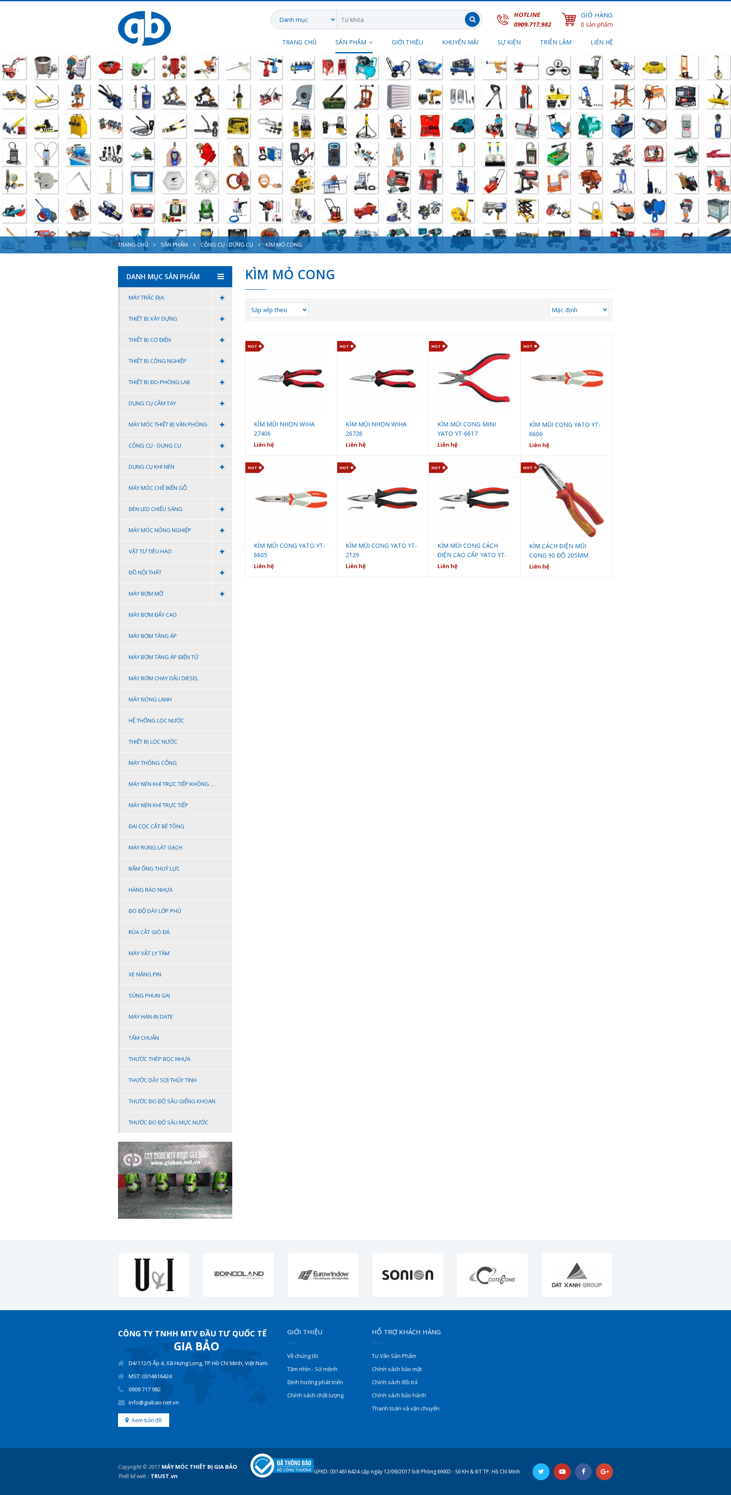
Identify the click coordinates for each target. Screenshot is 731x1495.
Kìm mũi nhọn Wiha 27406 (284, 428)
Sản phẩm (174, 244)
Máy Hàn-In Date (151, 1016)
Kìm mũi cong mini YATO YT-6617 (466, 428)
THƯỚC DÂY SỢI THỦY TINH (163, 1080)
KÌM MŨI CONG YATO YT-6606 (565, 429)
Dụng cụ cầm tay (152, 403)
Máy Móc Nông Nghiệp (160, 530)
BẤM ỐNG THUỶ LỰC (154, 868)
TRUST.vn (164, 1476)
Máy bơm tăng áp (153, 636)
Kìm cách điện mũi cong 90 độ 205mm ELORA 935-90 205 (558, 551)
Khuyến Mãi (460, 42)
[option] (154, 1275)
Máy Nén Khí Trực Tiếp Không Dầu (175, 784)
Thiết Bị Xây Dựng (153, 318)
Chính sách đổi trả (395, 1382)
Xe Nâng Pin (145, 974)
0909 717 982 (145, 1389)
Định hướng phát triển (315, 1382)
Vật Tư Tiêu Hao (150, 551)
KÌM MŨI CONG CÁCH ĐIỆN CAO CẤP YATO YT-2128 (472, 550)
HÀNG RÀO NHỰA (151, 889)
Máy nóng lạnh (150, 699)
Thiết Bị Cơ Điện (150, 340)
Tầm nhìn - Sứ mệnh (312, 1369)
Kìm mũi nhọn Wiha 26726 (376, 428)
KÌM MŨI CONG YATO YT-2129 (381, 550)
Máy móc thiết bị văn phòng (168, 424)
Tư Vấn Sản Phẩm (394, 1356)
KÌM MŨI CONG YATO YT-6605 (289, 550)
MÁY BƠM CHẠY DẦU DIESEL (163, 678)
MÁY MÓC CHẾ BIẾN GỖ (158, 488)
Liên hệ (602, 42)
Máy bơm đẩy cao (153, 614)
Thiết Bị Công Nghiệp (158, 361)
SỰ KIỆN (509, 42)
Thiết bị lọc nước (153, 741)
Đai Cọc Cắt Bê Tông (156, 826)
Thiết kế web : (133, 1476)
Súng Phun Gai (149, 995)
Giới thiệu (407, 42)
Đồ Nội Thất (145, 572)
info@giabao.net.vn (154, 1402)
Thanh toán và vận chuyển (406, 1408)
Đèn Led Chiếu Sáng (155, 509)
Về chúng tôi (302, 1356)
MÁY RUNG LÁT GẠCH (155, 847)
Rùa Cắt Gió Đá (149, 932)
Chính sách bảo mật (397, 1369)
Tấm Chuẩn (144, 1038)
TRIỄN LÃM (556, 42)
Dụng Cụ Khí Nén (151, 466)
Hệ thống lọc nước (156, 720)
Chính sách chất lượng (315, 1395)
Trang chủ (299, 42)
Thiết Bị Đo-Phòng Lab (159, 382)
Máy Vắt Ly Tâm (149, 953)
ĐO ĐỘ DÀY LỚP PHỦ (155, 911)
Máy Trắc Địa (146, 297)
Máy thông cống (153, 763)
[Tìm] (472, 19)
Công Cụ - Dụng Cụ (227, 244)
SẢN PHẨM (350, 42)
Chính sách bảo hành (399, 1395)
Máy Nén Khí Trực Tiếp (158, 805)
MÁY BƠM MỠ (146, 593)
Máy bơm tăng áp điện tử (163, 657)
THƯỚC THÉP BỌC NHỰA (159, 1059)
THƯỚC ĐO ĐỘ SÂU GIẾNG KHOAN (172, 1101)
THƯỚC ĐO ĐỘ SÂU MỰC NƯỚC (168, 1122)
